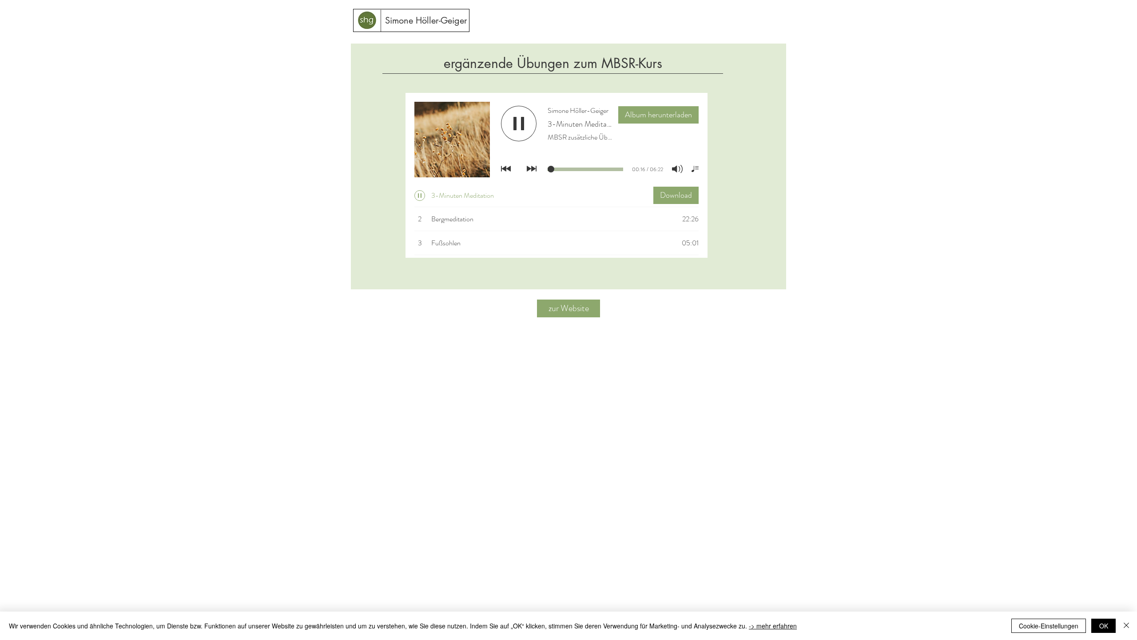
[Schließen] (1126, 626)
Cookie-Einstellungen (1048, 625)
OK (1103, 625)
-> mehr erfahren (773, 625)
